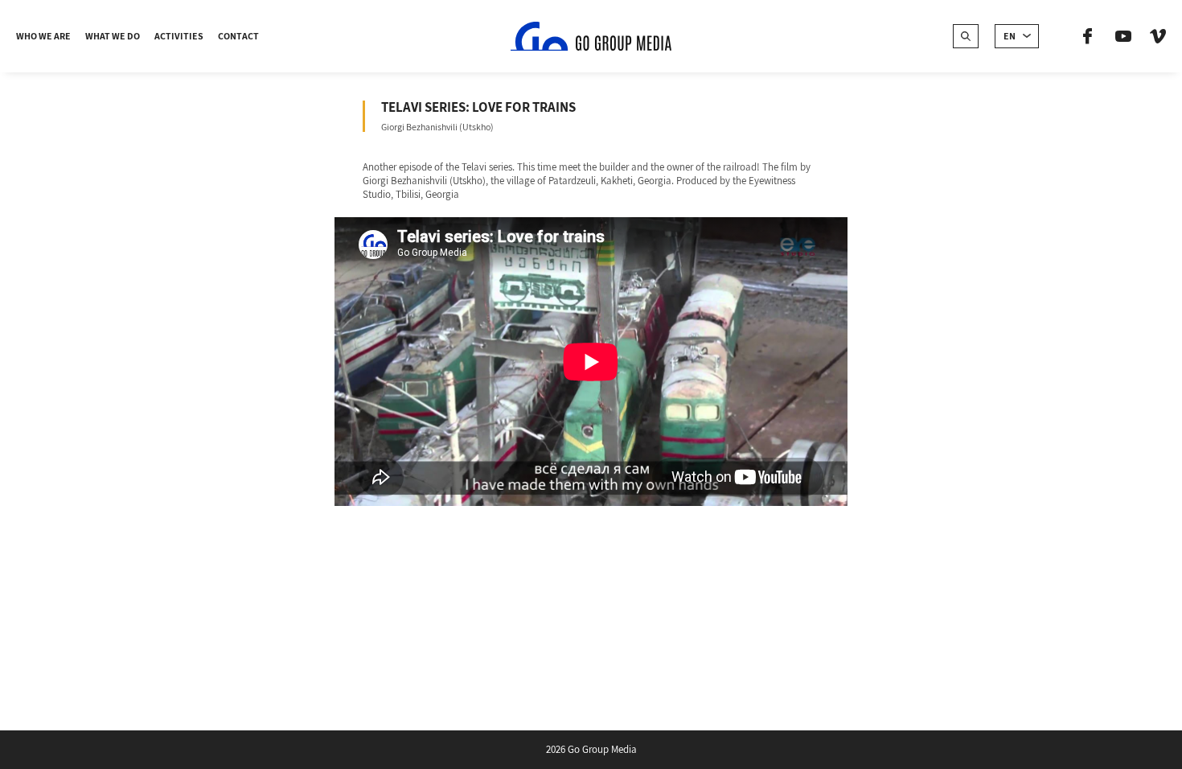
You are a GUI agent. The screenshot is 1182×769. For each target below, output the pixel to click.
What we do (112, 36)
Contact (238, 36)
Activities (178, 36)
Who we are (43, 36)
